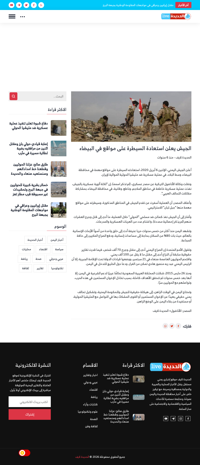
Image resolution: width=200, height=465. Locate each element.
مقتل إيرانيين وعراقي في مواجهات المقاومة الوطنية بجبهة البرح (138, 5)
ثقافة (25, 268)
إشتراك (29, 414)
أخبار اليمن (57, 239)
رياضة (24, 258)
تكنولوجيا (57, 268)
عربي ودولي (56, 258)
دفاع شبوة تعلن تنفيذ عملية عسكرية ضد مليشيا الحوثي (28, 125)
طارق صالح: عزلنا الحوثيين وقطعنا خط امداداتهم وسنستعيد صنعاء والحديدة (29, 169)
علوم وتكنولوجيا (88, 411)
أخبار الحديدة (35, 239)
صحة (38, 258)
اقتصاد (43, 249)
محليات (26, 249)
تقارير (40, 268)
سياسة (59, 249)
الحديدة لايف (82, 456)
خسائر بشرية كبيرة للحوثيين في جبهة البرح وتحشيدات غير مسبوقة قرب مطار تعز (29, 190)
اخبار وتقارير (90, 375)
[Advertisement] (100, 52)
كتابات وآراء (90, 404)
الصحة (94, 419)
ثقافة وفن (91, 426)
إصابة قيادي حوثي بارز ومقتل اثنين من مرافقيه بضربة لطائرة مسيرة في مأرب (28, 149)
